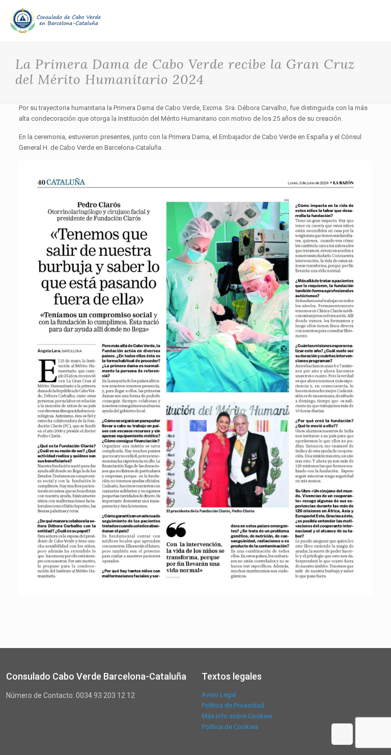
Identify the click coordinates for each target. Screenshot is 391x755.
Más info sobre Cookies (237, 716)
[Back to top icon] (342, 734)
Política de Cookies (230, 727)
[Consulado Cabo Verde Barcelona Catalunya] (55, 20)
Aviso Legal (219, 694)
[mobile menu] (374, 20)
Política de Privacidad (233, 705)
